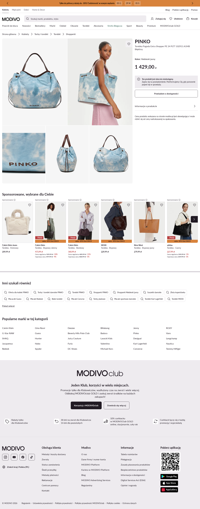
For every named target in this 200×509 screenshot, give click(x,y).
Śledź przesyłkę (60, 469)
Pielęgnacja (139, 459)
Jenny (136, 328)
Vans (168, 333)
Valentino (105, 343)
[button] (34, 81)
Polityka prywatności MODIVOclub (89, 503)
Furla (70, 343)
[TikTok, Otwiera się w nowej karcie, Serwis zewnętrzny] (31, 457)
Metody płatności (60, 475)
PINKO (142, 41)
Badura (104, 333)
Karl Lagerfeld (140, 343)
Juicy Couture (74, 338)
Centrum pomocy (60, 485)
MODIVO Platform (100, 464)
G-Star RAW (8, 333)
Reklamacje (60, 480)
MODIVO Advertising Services (100, 480)
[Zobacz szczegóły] (194, 106)
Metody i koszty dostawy (60, 454)
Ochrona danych (129, 503)
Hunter (38, 338)
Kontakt (58, 490)
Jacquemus (7, 343)
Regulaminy (99, 485)
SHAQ (5, 338)
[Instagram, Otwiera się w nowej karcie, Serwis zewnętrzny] (5, 457)
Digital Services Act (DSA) (139, 480)
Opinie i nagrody (139, 485)
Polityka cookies (113, 503)
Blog (168, 10)
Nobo (37, 343)
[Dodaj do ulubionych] (129, 44)
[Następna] (192, 3)
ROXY (169, 328)
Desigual (137, 338)
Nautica (170, 343)
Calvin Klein (8, 328)
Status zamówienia (60, 464)
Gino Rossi (40, 328)
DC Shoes (72, 348)
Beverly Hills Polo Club (79, 333)
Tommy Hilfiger (173, 348)
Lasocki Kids (106, 338)
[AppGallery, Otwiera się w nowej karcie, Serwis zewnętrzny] (169, 489)
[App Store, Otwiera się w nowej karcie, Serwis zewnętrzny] (169, 483)
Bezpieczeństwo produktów (139, 469)
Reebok (5, 348)
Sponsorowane (7, 200)
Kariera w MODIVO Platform (100, 469)
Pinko (136, 333)
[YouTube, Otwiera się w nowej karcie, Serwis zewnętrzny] (14, 457)
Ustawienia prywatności (43, 503)
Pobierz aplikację (181, 10)
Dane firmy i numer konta (100, 459)
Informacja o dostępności (139, 475)
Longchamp (171, 338)
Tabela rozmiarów (139, 454)
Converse (137, 348)
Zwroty (58, 459)
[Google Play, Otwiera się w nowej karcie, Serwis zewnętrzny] (169, 476)
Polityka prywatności (63, 503)
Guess (38, 333)
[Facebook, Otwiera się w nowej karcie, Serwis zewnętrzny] (23, 457)
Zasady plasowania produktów (139, 464)
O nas (97, 454)
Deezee (71, 328)
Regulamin (26, 503)
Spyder (38, 348)
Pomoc (194, 9)
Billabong (105, 328)
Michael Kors (107, 348)
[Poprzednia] (7, 3)
